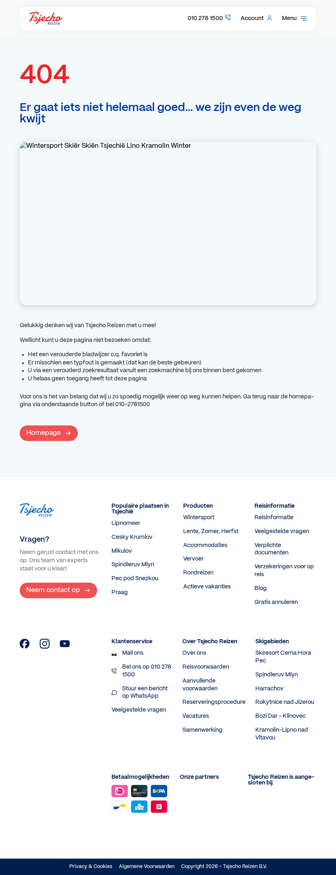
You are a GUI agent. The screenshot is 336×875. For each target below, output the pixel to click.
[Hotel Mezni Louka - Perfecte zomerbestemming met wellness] (25, 647)
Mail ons (132, 653)
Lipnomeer (125, 523)
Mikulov (121, 551)
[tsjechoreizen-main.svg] (46, 18)
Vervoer (193, 559)
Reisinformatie (273, 517)
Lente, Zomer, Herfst (210, 531)
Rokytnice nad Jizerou (284, 702)
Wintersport (198, 517)
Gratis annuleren (276, 602)
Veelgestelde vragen (281, 531)
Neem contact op (53, 590)
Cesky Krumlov (131, 537)
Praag (119, 592)
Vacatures (195, 716)
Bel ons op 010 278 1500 (146, 671)
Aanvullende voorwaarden (200, 685)
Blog (260, 588)
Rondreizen (198, 573)
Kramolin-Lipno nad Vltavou (281, 734)
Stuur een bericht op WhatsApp (145, 692)
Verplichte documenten (271, 549)
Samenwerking (202, 730)
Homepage (43, 433)
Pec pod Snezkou (134, 578)
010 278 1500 (205, 18)
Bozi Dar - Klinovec (280, 716)
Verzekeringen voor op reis (284, 570)
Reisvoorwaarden (205, 667)
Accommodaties (205, 545)
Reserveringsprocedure (213, 702)
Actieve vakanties (207, 587)
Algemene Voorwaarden (147, 866)
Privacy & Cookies (90, 866)
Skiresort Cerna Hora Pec (283, 657)
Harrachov (269, 689)
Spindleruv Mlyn (132, 565)
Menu (289, 18)
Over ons (194, 653)
